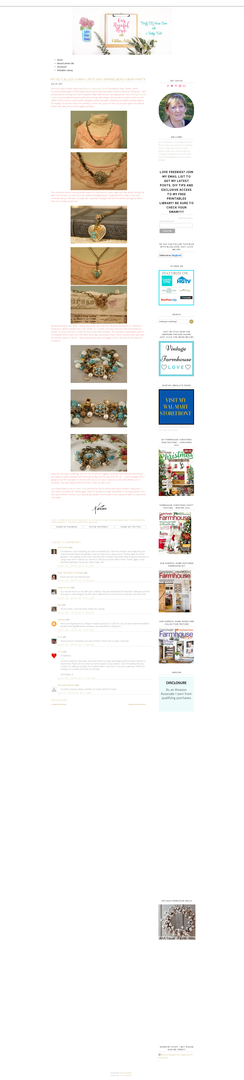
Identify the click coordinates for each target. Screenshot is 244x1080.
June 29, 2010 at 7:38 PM (76, 612)
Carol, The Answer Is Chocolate (70, 573)
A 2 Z (60, 652)
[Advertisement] (176, 760)
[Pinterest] (176, 86)
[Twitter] (172, 86)
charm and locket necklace (73, 520)
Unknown (62, 620)
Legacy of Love (64, 587)
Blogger (127, 1073)
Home (60, 59)
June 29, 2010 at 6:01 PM (76, 598)
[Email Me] (184, 86)
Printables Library (65, 70)
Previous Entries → (138, 704)
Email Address (167, 221)
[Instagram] (180, 86)
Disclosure (62, 66)
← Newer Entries (58, 704)
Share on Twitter (131, 527)
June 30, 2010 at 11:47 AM (77, 678)
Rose (60, 605)
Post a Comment (59, 700)
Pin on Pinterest (98, 527)
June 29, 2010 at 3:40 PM (76, 580)
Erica (60, 637)
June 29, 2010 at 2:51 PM (76, 565)
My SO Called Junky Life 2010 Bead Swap (109, 520)
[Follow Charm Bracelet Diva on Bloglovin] (170, 256)
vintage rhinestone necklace (83, 522)
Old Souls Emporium (66, 685)
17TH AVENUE (126, 1075)
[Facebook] (168, 86)
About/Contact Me (65, 63)
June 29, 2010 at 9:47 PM (76, 630)
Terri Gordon (63, 547)
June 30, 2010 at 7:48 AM (76, 644)
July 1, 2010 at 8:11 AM (74, 692)
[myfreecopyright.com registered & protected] (176, 1057)
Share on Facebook (66, 527)
